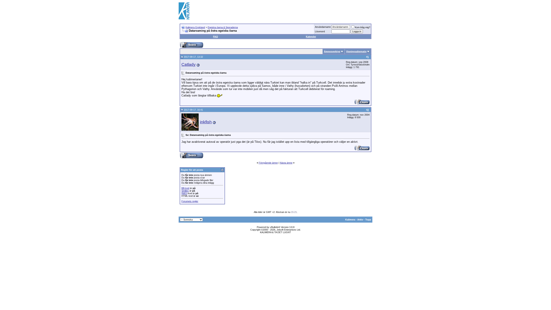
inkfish (206, 122)
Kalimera (350, 219)
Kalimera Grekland (195, 27)
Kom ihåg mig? (362, 27)
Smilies (185, 190)
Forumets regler (189, 201)
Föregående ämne (268, 162)
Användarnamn (323, 27)
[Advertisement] (294, 10)
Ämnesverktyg (332, 51)
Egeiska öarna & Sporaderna (223, 27)
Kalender (311, 36)
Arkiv (360, 219)
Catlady (188, 64)
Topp (368, 219)
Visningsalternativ (356, 51)
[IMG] (184, 193)
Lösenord (320, 31)
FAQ (215, 36)
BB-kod (185, 188)
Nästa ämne (286, 162)
